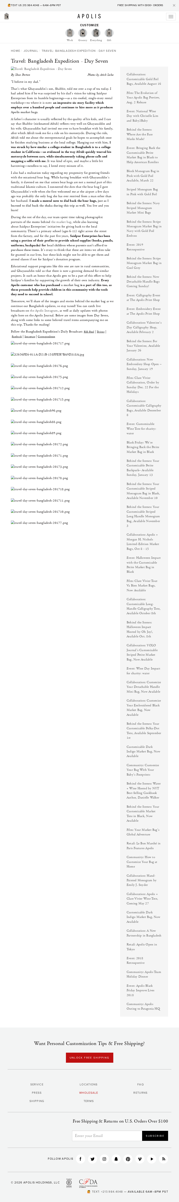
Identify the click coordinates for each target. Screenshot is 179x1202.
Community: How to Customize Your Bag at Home (142, 862)
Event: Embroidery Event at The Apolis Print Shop (144, 311)
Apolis (89, 16)
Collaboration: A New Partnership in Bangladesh (144, 933)
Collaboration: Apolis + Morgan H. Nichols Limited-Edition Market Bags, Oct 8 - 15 (143, 542)
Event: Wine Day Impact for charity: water (143, 670)
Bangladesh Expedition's (43, 331)
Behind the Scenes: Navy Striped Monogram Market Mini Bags (143, 208)
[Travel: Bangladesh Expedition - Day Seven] (62, 69)
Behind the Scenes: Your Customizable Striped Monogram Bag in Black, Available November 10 (143, 491)
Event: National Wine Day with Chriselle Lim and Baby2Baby (142, 116)
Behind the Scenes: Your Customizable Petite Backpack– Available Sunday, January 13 (143, 468)
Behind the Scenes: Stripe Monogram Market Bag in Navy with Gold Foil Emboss (144, 229)
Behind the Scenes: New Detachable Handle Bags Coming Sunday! (143, 281)
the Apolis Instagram (44, 311)
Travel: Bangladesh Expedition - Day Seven (79, 51)
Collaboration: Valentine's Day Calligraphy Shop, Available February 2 (144, 327)
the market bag (61, 222)
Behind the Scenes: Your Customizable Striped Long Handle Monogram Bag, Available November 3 (143, 516)
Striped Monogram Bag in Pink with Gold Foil (142, 191)
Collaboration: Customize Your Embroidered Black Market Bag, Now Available (144, 707)
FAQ (140, 1084)
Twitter (101, 331)
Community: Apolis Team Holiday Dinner (144, 974)
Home (15, 51)
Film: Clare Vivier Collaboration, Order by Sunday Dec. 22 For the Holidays (143, 385)
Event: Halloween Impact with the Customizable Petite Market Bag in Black (144, 565)
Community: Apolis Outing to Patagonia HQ (143, 1006)
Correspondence (46, 336)
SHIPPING (36, 1101)
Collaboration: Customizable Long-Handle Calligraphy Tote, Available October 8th (143, 606)
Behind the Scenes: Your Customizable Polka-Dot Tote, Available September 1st (144, 731)
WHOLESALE (88, 1093)
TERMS (89, 1101)
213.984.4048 (30, 5)
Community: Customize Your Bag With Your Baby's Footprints (143, 770)
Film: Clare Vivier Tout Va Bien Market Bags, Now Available (142, 585)
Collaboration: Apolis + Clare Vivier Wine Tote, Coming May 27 (142, 898)
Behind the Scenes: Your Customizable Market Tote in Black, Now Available (143, 814)
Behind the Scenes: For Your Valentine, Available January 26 (143, 346)
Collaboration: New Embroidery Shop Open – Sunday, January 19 (144, 364)
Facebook (17, 336)
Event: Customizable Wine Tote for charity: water (141, 428)
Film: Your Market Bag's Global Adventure (143, 832)
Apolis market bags (24, 112)
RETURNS (140, 1093)
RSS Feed (89, 331)
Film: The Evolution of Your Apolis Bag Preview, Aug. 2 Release (143, 97)
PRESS (37, 1093)
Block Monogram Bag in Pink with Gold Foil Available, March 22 (143, 176)
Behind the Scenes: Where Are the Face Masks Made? (140, 134)
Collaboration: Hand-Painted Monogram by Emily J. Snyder (142, 880)
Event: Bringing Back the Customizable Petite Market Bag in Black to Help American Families (143, 155)
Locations (89, 1084)
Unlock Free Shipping (90, 1057)
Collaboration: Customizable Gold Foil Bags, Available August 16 (144, 79)
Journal (31, 51)
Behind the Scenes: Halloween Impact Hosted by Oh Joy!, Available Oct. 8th (140, 629)
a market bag (70, 285)
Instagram (30, 336)
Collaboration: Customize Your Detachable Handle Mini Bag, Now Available (144, 687)
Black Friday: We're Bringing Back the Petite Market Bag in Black (143, 447)
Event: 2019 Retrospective (136, 247)
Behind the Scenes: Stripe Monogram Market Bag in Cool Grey (144, 263)
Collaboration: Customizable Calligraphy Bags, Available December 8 (144, 408)
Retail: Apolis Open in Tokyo (142, 946)
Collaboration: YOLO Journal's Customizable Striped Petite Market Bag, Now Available (142, 652)
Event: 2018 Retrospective (136, 960)
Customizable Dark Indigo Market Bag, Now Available (143, 751)
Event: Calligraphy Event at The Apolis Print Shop (143, 297)
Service (36, 1084)
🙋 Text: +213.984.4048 (105, 1191)
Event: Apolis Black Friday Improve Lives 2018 (141, 990)
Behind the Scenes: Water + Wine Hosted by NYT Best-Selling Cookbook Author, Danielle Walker (144, 790)
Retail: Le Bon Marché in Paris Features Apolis (143, 845)
